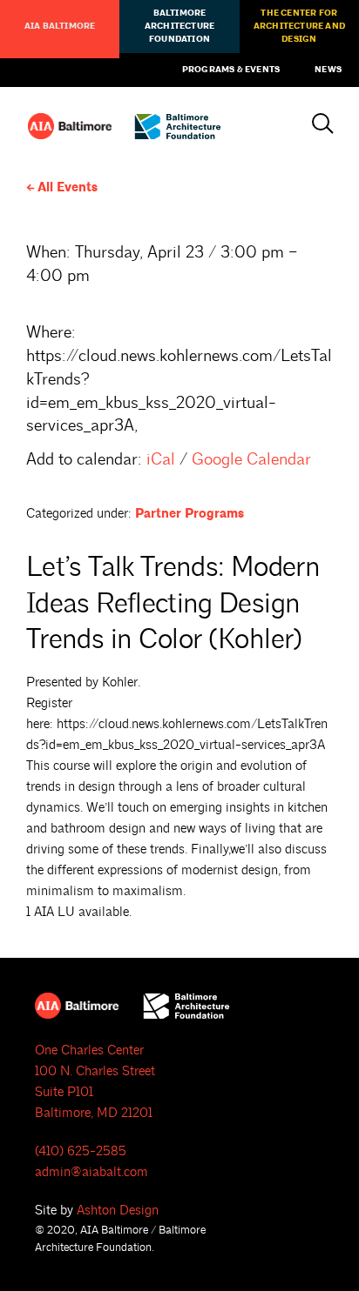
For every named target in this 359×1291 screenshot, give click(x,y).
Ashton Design (118, 1210)
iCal (160, 459)
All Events (67, 187)
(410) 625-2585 (80, 1151)
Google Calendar (251, 459)
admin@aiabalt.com (91, 1172)
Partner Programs (189, 513)
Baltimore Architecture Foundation (179, 26)
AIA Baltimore (60, 26)
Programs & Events (231, 70)
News (328, 70)
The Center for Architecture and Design (299, 26)
